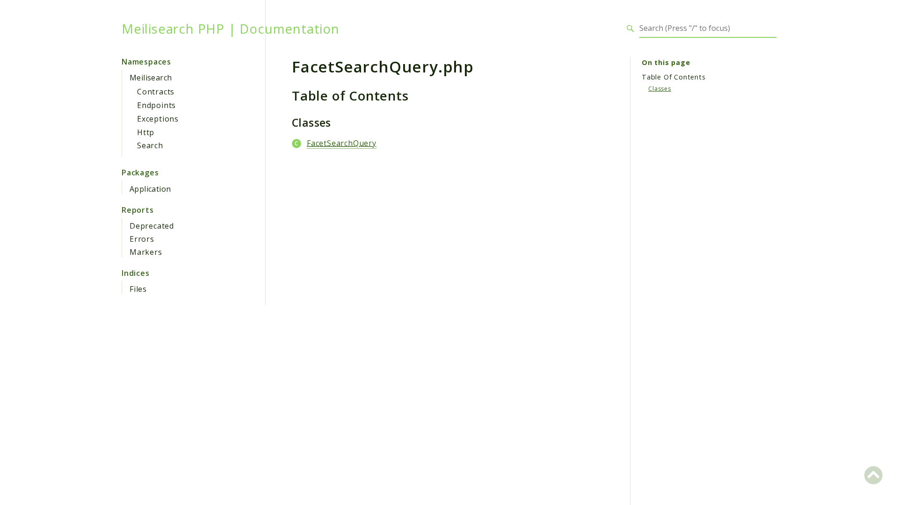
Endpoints (156, 105)
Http (145, 132)
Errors (142, 239)
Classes (659, 89)
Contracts (155, 92)
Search (150, 145)
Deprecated (152, 226)
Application (150, 189)
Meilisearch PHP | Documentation (231, 28)
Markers (146, 252)
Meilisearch (151, 77)
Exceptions (158, 119)
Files (138, 289)
